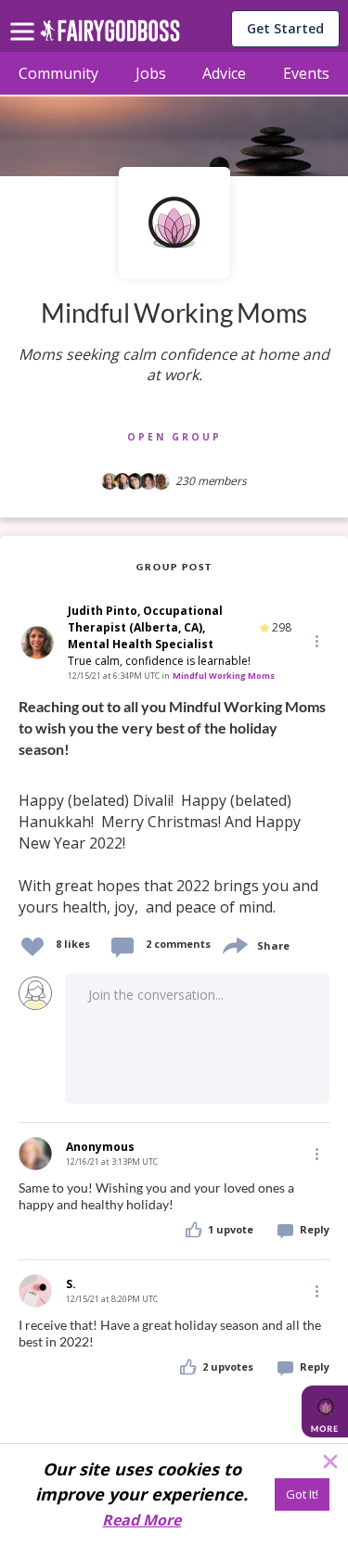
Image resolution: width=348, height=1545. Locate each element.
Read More (141, 1520)
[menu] (25, 16)
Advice (224, 73)
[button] (315, 641)
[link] (174, 808)
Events (306, 73)
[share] (234, 943)
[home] (110, 35)
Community (58, 73)
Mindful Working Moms (224, 676)
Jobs (150, 73)
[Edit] (315, 640)
